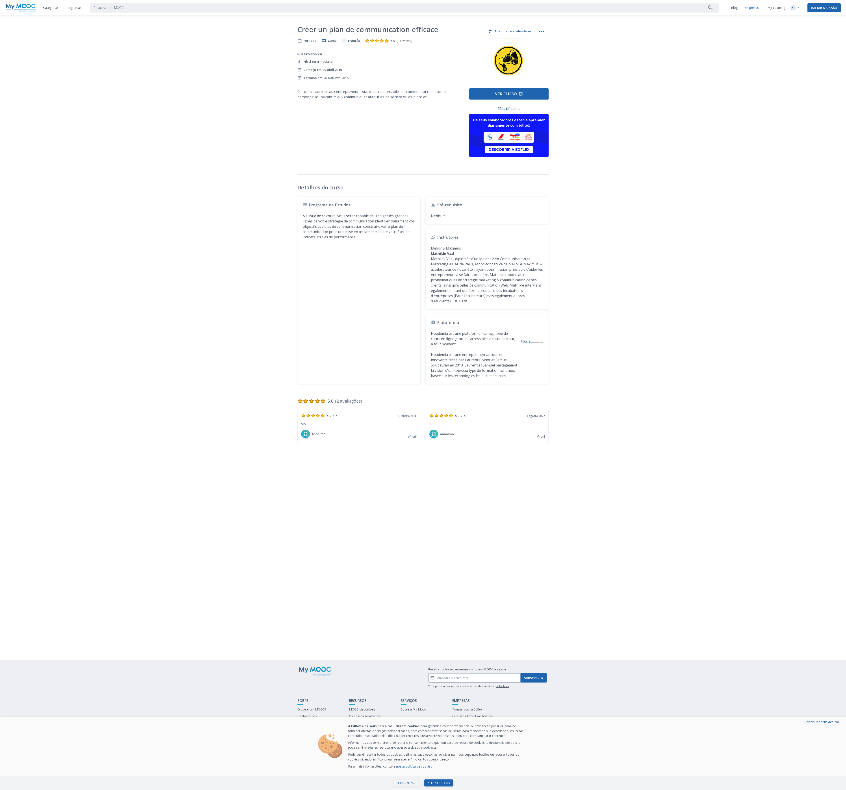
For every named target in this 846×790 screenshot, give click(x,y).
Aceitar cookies (439, 783)
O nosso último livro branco (472, 716)
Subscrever (533, 678)
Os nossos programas (365, 716)
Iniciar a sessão (824, 8)
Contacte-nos (307, 716)
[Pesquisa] (710, 7)
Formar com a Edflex (467, 709)
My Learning (776, 8)
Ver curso (506, 93)
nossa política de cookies (414, 766)
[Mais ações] (541, 31)
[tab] (50, 7)
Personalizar (406, 783)
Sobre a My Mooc (413, 709)
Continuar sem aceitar (821, 722)
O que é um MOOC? (311, 709)
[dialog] (423, 753)
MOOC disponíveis (362, 709)
